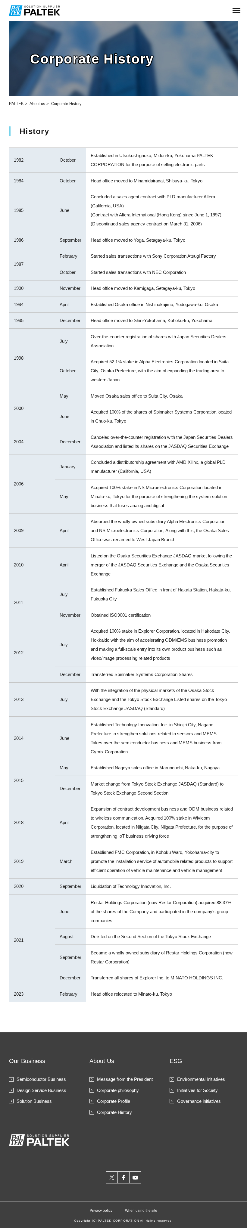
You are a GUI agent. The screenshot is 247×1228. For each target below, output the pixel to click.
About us (37, 103)
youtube (135, 1177)
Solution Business (34, 1101)
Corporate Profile (113, 1101)
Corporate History (66, 103)
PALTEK (16, 103)
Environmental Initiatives (201, 1079)
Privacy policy (101, 1210)
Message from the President (125, 1079)
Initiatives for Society (197, 1090)
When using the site (141, 1210)
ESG (176, 1061)
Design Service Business (41, 1090)
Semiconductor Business (41, 1079)
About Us (101, 1061)
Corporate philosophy (118, 1090)
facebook (124, 1177)
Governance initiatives (199, 1101)
